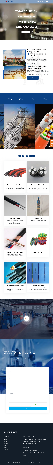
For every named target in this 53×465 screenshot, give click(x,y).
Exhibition (6, 443)
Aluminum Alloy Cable (38, 185)
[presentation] (5, 17)
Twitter (36, 453)
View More (32, 78)
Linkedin (31, 453)
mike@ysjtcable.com (33, 450)
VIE (35, 1)
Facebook (25, 453)
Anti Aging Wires (15, 218)
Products (6, 441)
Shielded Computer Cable (15, 252)
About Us (6, 439)
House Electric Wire (38, 286)
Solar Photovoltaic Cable (15, 185)
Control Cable (38, 218)
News (5, 447)
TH (38, 1)
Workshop (6, 445)
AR (40, 1)
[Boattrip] (10, 432)
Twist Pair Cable (38, 252)
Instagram (26, 455)
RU (42, 1)
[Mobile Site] (51, 146)
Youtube (40, 453)
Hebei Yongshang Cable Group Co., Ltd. (25, 463)
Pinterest (45, 453)
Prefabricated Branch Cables (15, 286)
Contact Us (6, 449)
